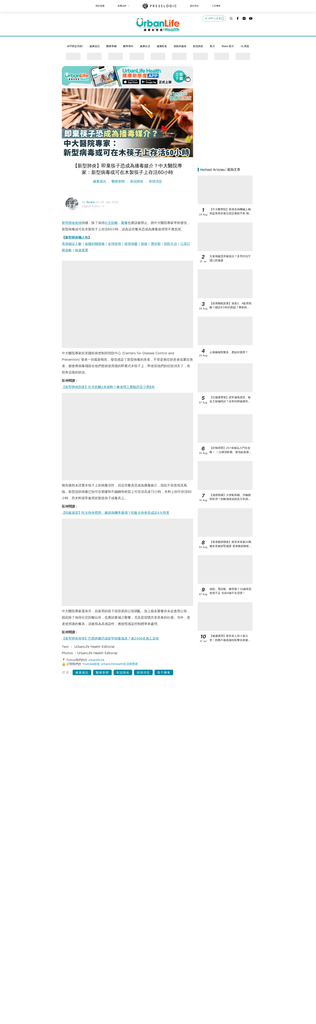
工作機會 (216, 5)
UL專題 (245, 46)
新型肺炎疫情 (72, 223)
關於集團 (100, 5)
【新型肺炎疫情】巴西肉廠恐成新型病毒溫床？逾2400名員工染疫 (110, 638)
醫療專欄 (111, 46)
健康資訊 (94, 46)
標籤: (67, 672)
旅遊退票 (81, 250)
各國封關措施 (95, 244)
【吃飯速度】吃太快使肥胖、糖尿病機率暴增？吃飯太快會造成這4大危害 (115, 513)
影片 (212, 46)
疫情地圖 (131, 244)
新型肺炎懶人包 (76, 237)
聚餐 (124, 223)
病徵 (144, 244)
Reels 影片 (228, 46)
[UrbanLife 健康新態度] (158, 24)
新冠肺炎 (198, 46)
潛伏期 (156, 244)
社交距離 (111, 223)
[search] (231, 18)
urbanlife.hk (96, 660)
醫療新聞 (118, 181)
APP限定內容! (75, 46)
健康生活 (145, 46)
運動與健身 (180, 46)
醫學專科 (128, 46)
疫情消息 (155, 181)
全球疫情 (114, 244)
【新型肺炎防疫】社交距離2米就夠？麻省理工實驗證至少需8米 (108, 387)
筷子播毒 (163, 672)
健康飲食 (162, 46)
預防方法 (170, 244)
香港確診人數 (72, 244)
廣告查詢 (194, 5)
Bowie (91, 202)
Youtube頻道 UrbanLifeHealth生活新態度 (110, 664)
